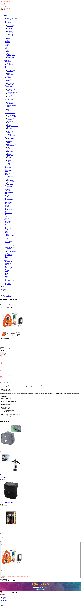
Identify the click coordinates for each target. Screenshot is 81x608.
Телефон (1, 305)
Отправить (2, 577)
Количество (2, 347)
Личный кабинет (4, 600)
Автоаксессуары (4, 294)
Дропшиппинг (4, 289)
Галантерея (5, 219)
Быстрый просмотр (3, 451)
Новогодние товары (6, 282)
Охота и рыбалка (6, 270)
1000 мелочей (6, 258)
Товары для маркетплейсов (8, 14)
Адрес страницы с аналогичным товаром (6, 307)
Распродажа (5, 285)
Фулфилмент (4, 290)
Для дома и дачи (6, 98)
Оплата (3, 596)
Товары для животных (7, 260)
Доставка (3, 287)
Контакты (3, 291)
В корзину (2, 352)
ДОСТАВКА (11, 383)
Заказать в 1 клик (3, 353)
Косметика (5, 277)
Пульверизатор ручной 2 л (4, 474)
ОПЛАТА (7, 383)
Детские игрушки (6, 60)
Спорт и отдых (6, 226)
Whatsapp (3, 605)
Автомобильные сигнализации (6, 296)
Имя (1, 304)
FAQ (2, 288)
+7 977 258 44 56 (3, 3)
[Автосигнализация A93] (12, 330)
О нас (3, 599)
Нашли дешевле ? (3, 354)
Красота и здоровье (6, 16)
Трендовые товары (6, 15)
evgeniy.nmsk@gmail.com (5, 604)
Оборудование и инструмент (6, 295)
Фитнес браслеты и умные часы (8, 216)
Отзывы (3, 286)
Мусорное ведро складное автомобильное (6, 502)
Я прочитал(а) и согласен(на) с (15, 576)
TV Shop (5, 225)
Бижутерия (5, 259)
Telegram (3, 606)
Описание (1, 383)
